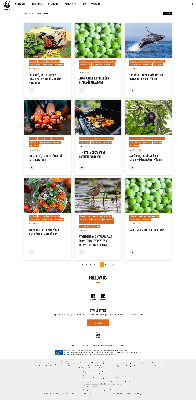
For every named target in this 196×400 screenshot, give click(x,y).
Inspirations (96, 4)
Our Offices (37, 4)
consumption (84, 68)
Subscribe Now (98, 322)
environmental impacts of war (89, 226)
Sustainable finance (95, 223)
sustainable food (34, 64)
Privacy (122, 345)
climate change (47, 64)
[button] (28, 4)
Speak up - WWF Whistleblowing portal (102, 345)
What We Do (53, 4)
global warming (59, 64)
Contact (83, 345)
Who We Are (20, 4)
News (85, 4)
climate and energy (86, 61)
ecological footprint (53, 61)
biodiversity (56, 142)
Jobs (73, 345)
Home (26, 13)
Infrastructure (108, 223)
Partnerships (71, 4)
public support (97, 219)
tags (32, 13)
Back (168, 13)
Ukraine (82, 216)
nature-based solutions (94, 216)
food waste (33, 61)
